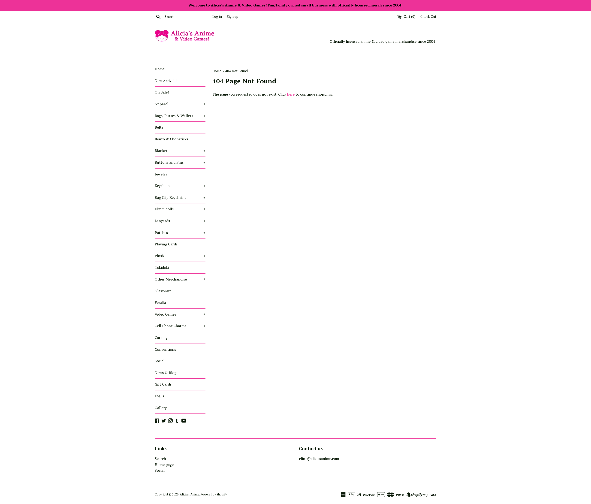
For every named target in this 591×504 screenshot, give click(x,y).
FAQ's (159, 395)
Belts (159, 127)
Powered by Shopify (213, 494)
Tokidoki (162, 267)
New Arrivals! (166, 80)
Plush (180, 255)
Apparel (180, 103)
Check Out (428, 16)
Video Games (180, 314)
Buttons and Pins (180, 162)
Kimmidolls (180, 208)
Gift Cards (163, 384)
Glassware (163, 290)
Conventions (165, 349)
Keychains (180, 185)
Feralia (160, 302)
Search (160, 458)
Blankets (180, 150)
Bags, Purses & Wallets (180, 115)
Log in (217, 16)
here (291, 94)
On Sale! (162, 92)
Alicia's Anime (189, 494)
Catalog (161, 337)
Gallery (161, 407)
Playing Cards (166, 244)
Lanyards (180, 220)
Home (160, 68)
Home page (164, 464)
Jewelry (161, 174)
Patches (180, 232)
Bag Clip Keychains (180, 197)
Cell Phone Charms (180, 325)
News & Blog (165, 372)
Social (160, 360)
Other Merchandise (180, 279)
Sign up (232, 16)
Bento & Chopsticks (171, 139)
